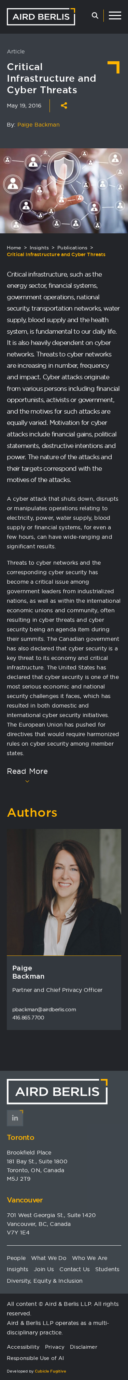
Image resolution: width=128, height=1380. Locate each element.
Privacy (55, 1347)
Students (107, 1269)
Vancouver (25, 1199)
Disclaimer (83, 1347)
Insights (39, 248)
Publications (72, 248)
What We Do (49, 1257)
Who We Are (90, 1257)
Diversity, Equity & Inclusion (45, 1280)
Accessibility (23, 1347)
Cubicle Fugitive (51, 1371)
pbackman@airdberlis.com (44, 1009)
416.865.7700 (28, 1017)
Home (14, 248)
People (16, 1257)
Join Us (44, 1269)
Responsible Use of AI (35, 1358)
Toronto (20, 1137)
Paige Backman (38, 124)
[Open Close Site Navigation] (115, 16)
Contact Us (74, 1269)
